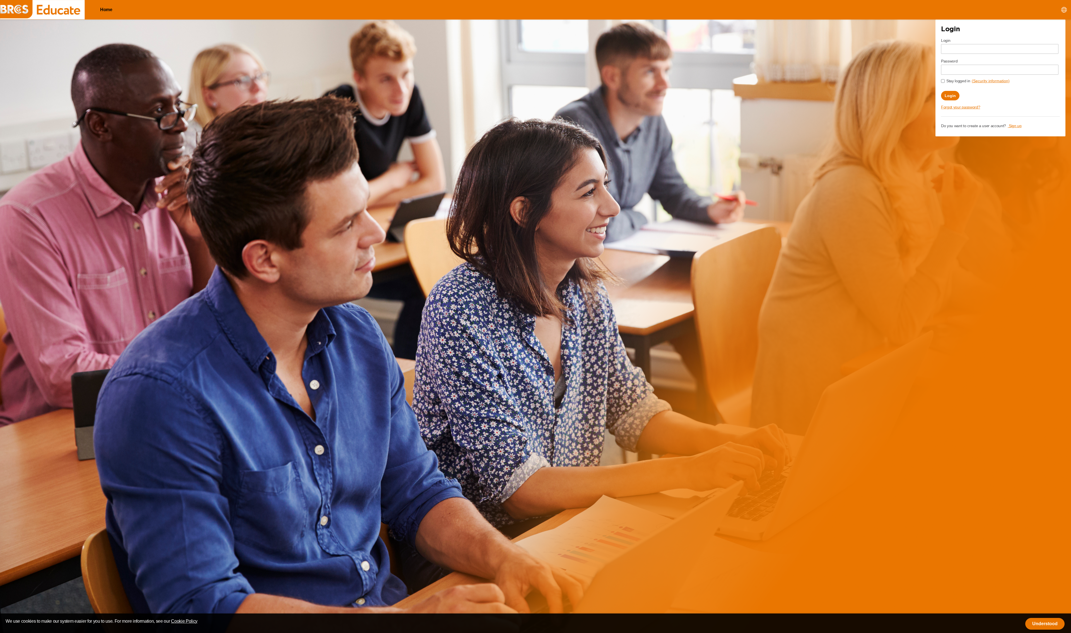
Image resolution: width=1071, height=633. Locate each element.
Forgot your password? (960, 107)
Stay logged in (958, 81)
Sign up (1014, 126)
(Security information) (991, 81)
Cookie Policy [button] (184, 621)
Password (949, 61)
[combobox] (1064, 9)
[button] (1045, 624)
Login (945, 40)
